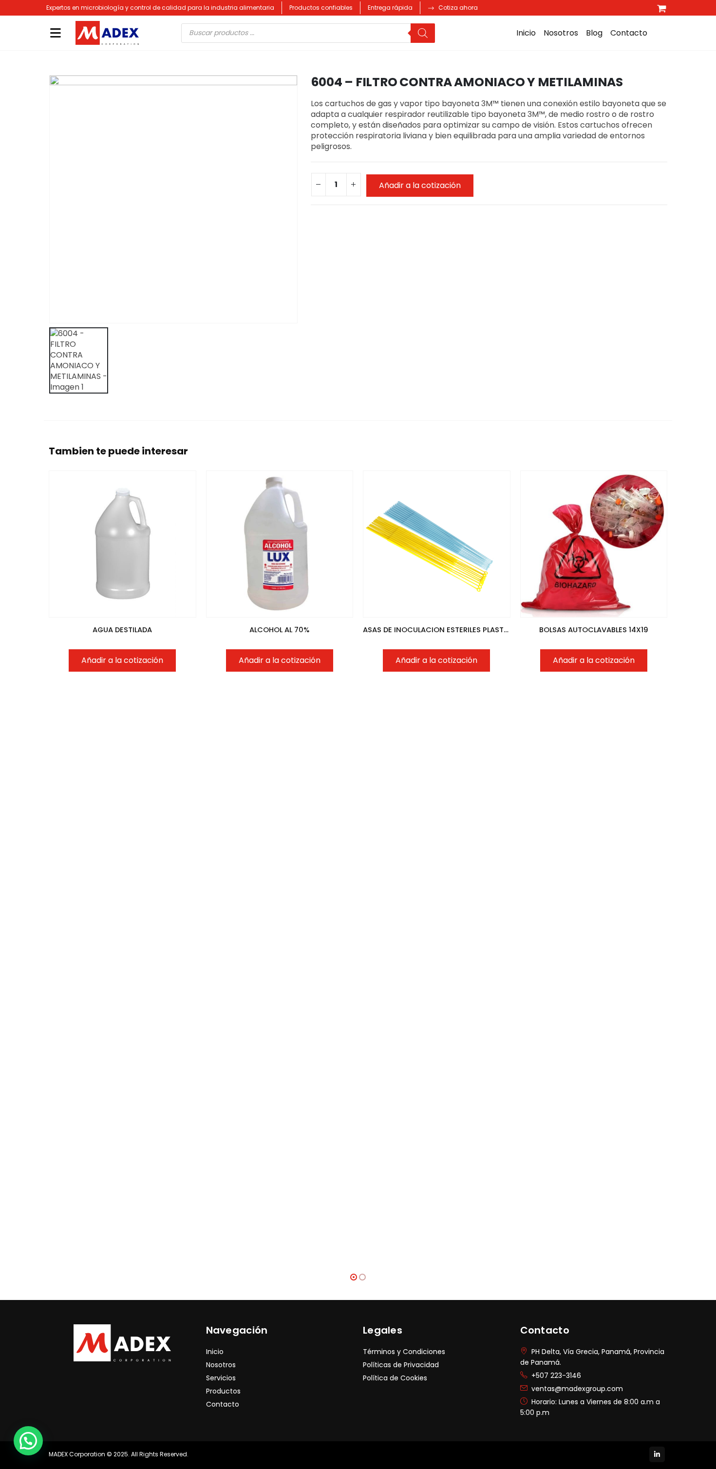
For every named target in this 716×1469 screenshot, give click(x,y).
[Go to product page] (122, 544)
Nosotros (561, 32)
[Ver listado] (661, 7)
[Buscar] (423, 33)
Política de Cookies (395, 1378)
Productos (223, 1391)
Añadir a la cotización (420, 185)
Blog (594, 32)
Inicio (526, 32)
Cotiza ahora (458, 7)
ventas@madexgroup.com (577, 1389)
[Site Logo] (107, 33)
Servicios (221, 1378)
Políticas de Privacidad (401, 1365)
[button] (353, 1277)
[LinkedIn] (657, 1454)
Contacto (628, 32)
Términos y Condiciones (404, 1351)
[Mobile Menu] (55, 33)
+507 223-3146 (556, 1375)
